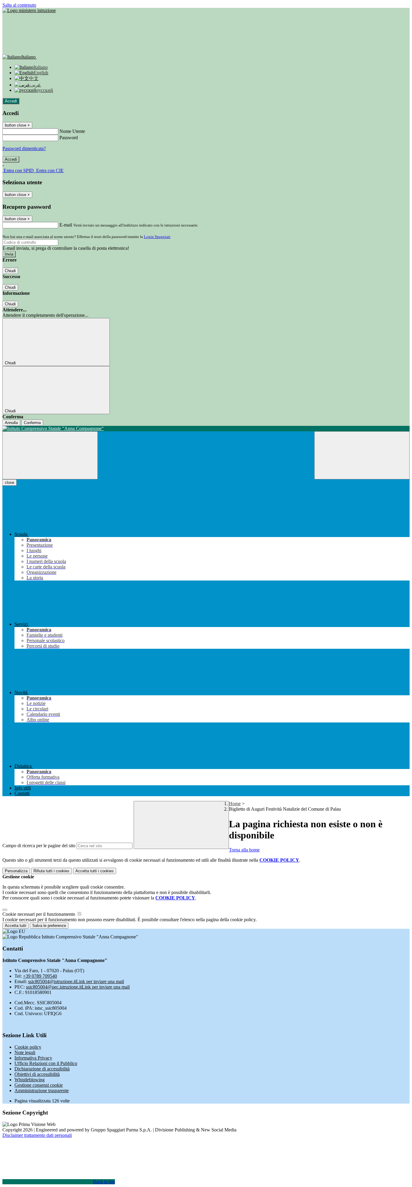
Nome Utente (72, 131)
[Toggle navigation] (50, 455)
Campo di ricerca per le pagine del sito (38, 845)
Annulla (11, 422)
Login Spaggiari (157, 236)
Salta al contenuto (19, 5)
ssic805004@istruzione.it (76, 981)
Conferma (32, 422)
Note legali (24, 1052)
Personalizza (16, 871)
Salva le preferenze (49, 925)
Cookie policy (27, 1047)
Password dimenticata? (24, 148)
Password (68, 137)
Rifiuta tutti (51, 871)
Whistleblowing (29, 1079)
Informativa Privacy (33, 1057)
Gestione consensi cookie (38, 1085)
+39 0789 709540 (40, 976)
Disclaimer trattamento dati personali (37, 1135)
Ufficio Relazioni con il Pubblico (45, 1063)
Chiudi (10, 271)
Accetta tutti (94, 871)
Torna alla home (244, 849)
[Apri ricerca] (362, 455)
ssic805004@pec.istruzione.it (78, 986)
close (9, 482)
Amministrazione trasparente (41, 1090)
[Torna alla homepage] (206, 428)
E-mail (65, 224)
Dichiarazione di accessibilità (42, 1068)
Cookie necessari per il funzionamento (39, 914)
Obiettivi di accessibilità (37, 1074)
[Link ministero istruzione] (29, 10)
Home (235, 803)
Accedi (11, 101)
